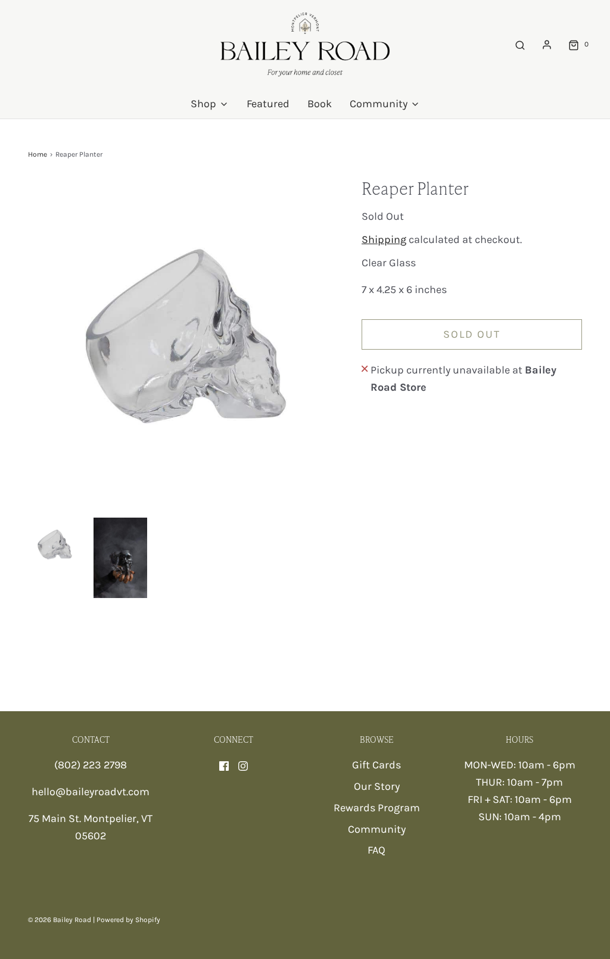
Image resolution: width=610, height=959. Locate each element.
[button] (55, 544)
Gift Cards (376, 764)
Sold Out (471, 334)
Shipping (384, 239)
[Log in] (547, 44)
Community (377, 829)
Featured (268, 103)
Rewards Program (377, 807)
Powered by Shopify (128, 920)
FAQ (376, 850)
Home (37, 154)
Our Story (377, 786)
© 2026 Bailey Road (59, 920)
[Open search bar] (520, 44)
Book (319, 103)
